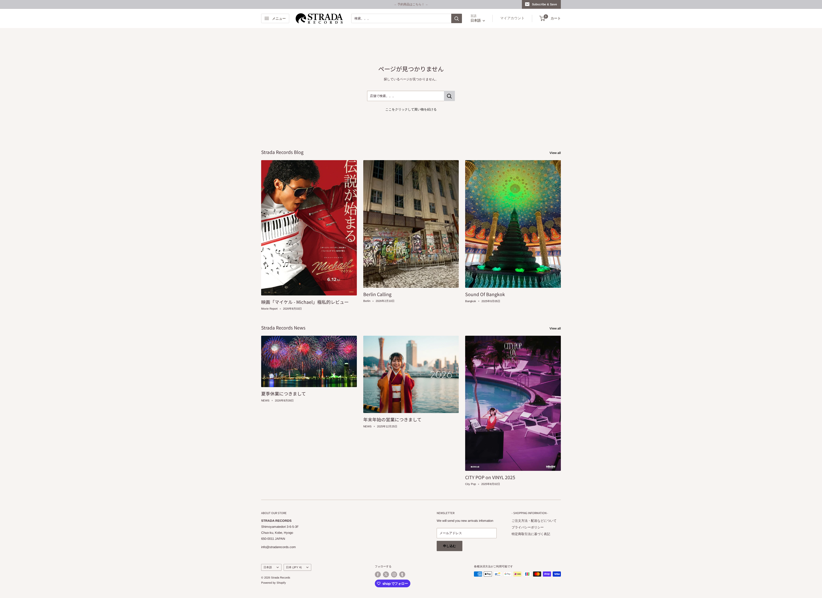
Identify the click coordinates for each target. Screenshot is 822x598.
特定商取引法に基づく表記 (531, 534)
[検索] (456, 18)
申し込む (449, 546)
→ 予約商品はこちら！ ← (411, 4)
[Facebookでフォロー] (378, 574)
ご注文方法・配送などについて (534, 520)
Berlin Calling (377, 294)
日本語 (268, 567)
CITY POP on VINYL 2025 (490, 477)
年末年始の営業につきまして (392, 419)
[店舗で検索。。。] (449, 96)
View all (555, 153)
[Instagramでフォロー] (394, 574)
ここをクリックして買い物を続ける (411, 109)
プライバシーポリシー (528, 527)
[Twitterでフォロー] (386, 574)
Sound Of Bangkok (485, 294)
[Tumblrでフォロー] (402, 574)
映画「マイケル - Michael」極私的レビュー (305, 302)
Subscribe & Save (544, 4)
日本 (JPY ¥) (294, 567)
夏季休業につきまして (283, 393)
